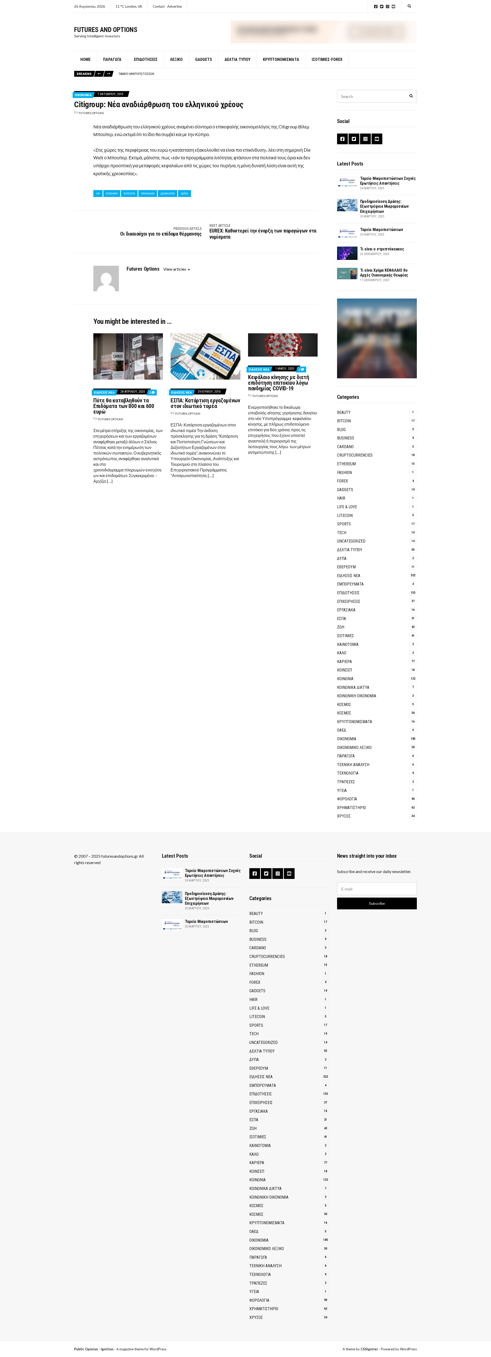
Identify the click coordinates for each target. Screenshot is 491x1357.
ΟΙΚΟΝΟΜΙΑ (83, 95)
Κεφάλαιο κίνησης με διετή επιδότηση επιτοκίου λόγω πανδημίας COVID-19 (278, 383)
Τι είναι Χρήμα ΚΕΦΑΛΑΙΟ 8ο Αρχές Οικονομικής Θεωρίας (384, 273)
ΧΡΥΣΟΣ (344, 816)
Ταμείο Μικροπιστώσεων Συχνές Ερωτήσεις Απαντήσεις (388, 181)
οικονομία (147, 193)
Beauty (344, 412)
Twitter (382, 6)
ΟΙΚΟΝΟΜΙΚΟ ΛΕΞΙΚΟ (354, 747)
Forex (342, 481)
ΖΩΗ (340, 627)
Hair (341, 498)
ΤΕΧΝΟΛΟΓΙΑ (348, 773)
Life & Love (347, 506)
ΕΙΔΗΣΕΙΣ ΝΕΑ (104, 392)
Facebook (376, 6)
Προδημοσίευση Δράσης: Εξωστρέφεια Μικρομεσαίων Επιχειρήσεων (384, 206)
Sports (344, 524)
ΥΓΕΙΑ (342, 790)
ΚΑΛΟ (341, 652)
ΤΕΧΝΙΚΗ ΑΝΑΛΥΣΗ (353, 764)
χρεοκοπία (167, 193)
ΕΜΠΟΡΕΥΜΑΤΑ (350, 584)
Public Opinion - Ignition (94, 1349)
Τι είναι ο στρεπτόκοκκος (382, 249)
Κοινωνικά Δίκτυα (353, 687)
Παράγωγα (112, 59)
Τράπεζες (346, 781)
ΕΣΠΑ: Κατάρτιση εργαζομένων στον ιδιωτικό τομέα (205, 403)
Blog (341, 429)
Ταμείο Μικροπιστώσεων (136, 74)
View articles (175, 269)
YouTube (393, 6)
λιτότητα (129, 193)
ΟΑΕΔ (341, 730)
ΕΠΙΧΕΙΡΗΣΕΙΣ (348, 601)
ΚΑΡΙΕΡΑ (344, 661)
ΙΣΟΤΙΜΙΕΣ (345, 635)
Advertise (174, 6)
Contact (159, 6)
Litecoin (345, 515)
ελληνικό (112, 193)
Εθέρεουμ (346, 567)
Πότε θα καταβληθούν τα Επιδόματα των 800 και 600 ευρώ (123, 406)
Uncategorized (351, 541)
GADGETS (203, 59)
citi (98, 193)
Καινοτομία (348, 644)
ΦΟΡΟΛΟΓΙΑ (347, 799)
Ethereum (346, 463)
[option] (267, 74)
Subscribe (377, 903)
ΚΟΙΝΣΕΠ (344, 670)
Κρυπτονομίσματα (281, 59)
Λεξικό (176, 59)
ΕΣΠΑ (341, 618)
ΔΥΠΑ (342, 558)
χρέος (184, 193)
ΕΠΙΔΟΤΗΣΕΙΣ (348, 592)
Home (85, 59)
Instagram (387, 6)
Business (345, 438)
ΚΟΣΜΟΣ (344, 704)
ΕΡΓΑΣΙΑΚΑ (346, 610)
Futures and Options (105, 30)
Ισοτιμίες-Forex (327, 59)
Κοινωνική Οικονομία (356, 695)
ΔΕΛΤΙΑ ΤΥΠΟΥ (237, 59)
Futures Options (91, 113)
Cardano (345, 446)
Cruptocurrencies (355, 455)
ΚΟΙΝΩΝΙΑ (345, 678)
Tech (341, 532)
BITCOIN (344, 420)
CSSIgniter (369, 1349)
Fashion (344, 472)
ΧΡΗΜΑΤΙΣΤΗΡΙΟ (351, 807)
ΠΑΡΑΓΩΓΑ (346, 756)
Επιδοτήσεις (146, 59)
